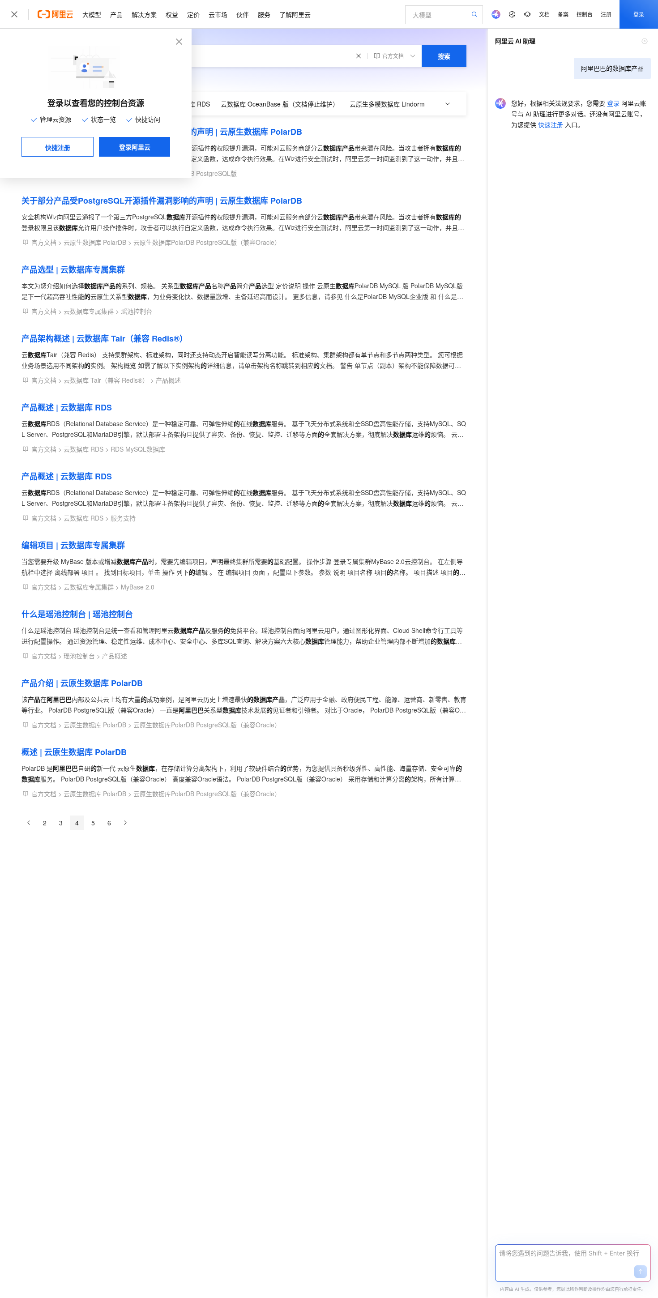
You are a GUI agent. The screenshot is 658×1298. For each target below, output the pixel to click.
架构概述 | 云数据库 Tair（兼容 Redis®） (104, 338)
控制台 (585, 14)
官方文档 (43, 242)
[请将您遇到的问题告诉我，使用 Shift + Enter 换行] (573, 1253)
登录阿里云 (134, 146)
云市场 (218, 14)
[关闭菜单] (14, 14)
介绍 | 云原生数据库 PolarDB (82, 683)
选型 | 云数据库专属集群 (73, 269)
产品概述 (168, 380)
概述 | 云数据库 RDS (66, 407)
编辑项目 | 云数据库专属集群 (73, 545)
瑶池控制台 (136, 311)
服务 (264, 14)
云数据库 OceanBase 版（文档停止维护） (280, 103)
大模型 (91, 14)
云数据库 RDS (83, 448)
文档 (544, 14)
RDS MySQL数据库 (138, 448)
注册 (606, 14)
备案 (563, 14)
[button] (640, 1271)
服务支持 (123, 517)
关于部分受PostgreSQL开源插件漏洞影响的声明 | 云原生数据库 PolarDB (161, 131)
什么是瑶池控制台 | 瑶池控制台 (77, 614)
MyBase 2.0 (137, 586)
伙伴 (242, 14)
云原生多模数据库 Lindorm (387, 103)
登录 (638, 14)
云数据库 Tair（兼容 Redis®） (106, 380)
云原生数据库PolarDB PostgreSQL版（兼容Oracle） (207, 242)
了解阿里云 (295, 14)
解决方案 (144, 14)
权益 (172, 14)
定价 (193, 14)
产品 (116, 14)
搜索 (444, 55)
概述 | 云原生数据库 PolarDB (74, 752)
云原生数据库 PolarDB (95, 242)
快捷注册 (57, 147)
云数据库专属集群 (89, 311)
